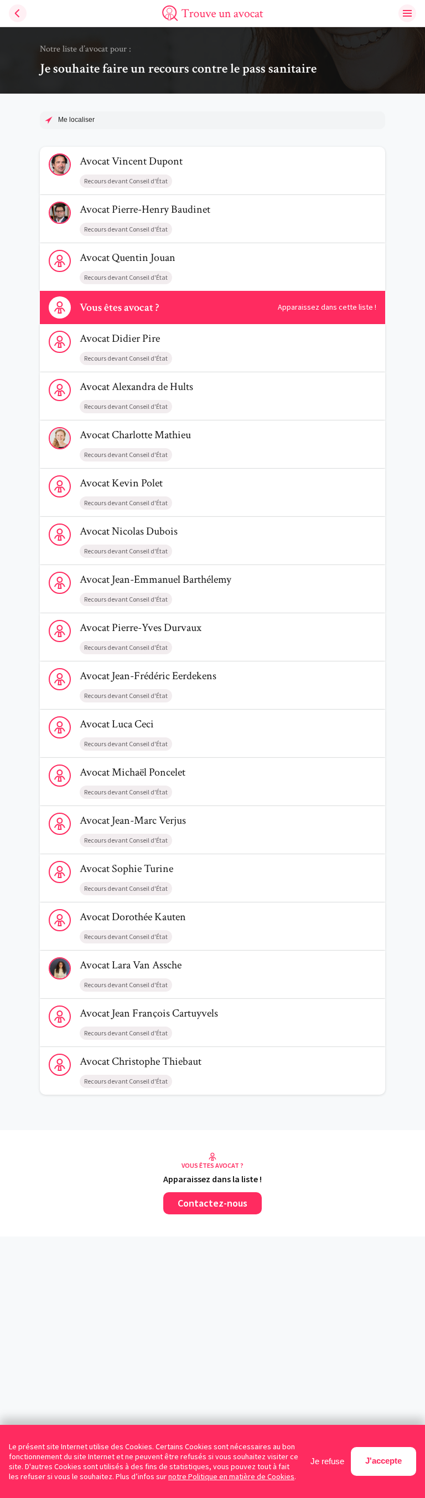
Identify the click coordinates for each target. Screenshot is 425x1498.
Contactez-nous (212, 1203)
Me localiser (76, 120)
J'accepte (383, 1460)
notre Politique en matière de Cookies (231, 1476)
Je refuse (327, 1461)
